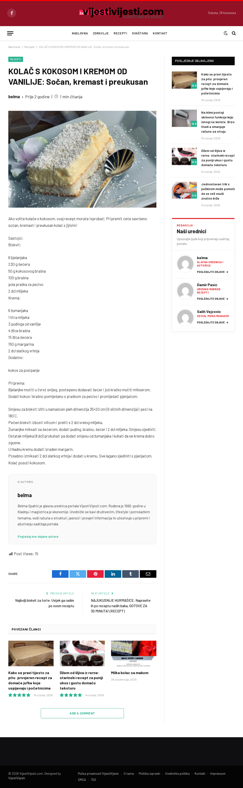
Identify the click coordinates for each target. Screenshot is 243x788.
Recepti (120, 33)
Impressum (218, 773)
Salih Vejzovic (209, 311)
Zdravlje (101, 33)
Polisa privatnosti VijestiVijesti (98, 773)
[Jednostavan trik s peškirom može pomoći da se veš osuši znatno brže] (184, 190)
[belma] (185, 263)
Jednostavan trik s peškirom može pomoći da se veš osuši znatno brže (218, 191)
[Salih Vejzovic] (185, 317)
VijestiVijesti (16, 778)
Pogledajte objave (213, 271)
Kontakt (160, 33)
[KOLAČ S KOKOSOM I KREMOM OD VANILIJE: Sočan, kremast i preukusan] (82, 159)
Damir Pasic (207, 284)
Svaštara (140, 33)
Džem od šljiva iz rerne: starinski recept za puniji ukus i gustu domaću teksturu (81, 680)
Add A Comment (82, 713)
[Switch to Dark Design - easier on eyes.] (226, 33)
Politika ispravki (149, 773)
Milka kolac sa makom (129, 672)
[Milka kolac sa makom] (133, 653)
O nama (129, 773)
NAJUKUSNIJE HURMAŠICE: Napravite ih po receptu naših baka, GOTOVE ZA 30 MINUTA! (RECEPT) (120, 605)
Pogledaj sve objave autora (38, 536)
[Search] (233, 33)
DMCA (82, 780)
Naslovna (80, 33)
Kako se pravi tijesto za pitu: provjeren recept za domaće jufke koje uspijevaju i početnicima (30, 680)
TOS (93, 780)
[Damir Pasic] (185, 290)
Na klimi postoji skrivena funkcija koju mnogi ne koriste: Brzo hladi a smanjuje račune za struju (217, 121)
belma (14, 96)
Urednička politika (177, 773)
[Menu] (10, 33)
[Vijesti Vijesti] (121, 13)
